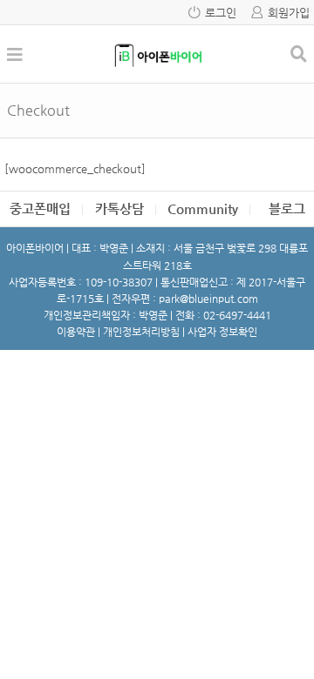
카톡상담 (119, 208)
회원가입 (289, 12)
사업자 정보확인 (222, 332)
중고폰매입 (40, 208)
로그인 (220, 12)
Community (202, 208)
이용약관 (76, 332)
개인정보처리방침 (141, 332)
